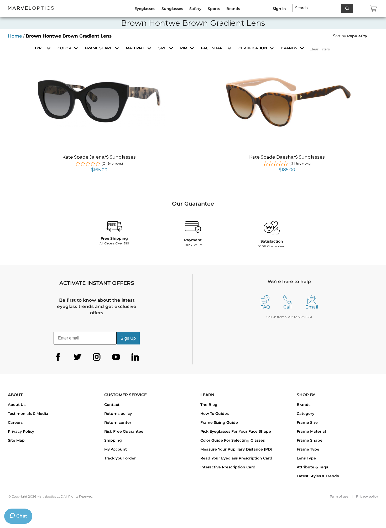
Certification (252, 48)
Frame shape (98, 48)
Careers (15, 422)
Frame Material (311, 431)
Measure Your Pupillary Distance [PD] (236, 449)
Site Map (16, 440)
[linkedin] (135, 357)
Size (162, 48)
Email (311, 307)
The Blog (208, 404)
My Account (115, 449)
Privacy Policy (21, 431)
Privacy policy (367, 496)
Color (64, 48)
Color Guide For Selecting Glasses (232, 440)
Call (287, 307)
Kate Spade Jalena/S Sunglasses (99, 157)
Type (39, 48)
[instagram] (96, 357)
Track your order (120, 458)
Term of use (339, 496)
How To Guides (214, 413)
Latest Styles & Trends (318, 476)
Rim (183, 48)
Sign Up (128, 338)
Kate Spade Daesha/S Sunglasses (287, 157)
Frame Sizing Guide (219, 422)
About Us (16, 404)
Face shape (213, 48)
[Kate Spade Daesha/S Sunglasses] (287, 78)
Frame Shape (309, 440)
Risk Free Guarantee (123, 431)
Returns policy (118, 413)
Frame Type (308, 449)
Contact (111, 404)
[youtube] (116, 357)
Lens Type (306, 458)
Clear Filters (320, 49)
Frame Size (307, 422)
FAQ (265, 307)
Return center (117, 422)
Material (135, 48)
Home (15, 36)
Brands (289, 48)
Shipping (113, 440)
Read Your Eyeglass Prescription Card (236, 458)
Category (305, 413)
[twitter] (77, 357)
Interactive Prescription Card (227, 467)
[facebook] (58, 357)
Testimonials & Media (28, 413)
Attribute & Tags (312, 467)
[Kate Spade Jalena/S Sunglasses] (99, 79)
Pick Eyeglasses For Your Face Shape (235, 431)
